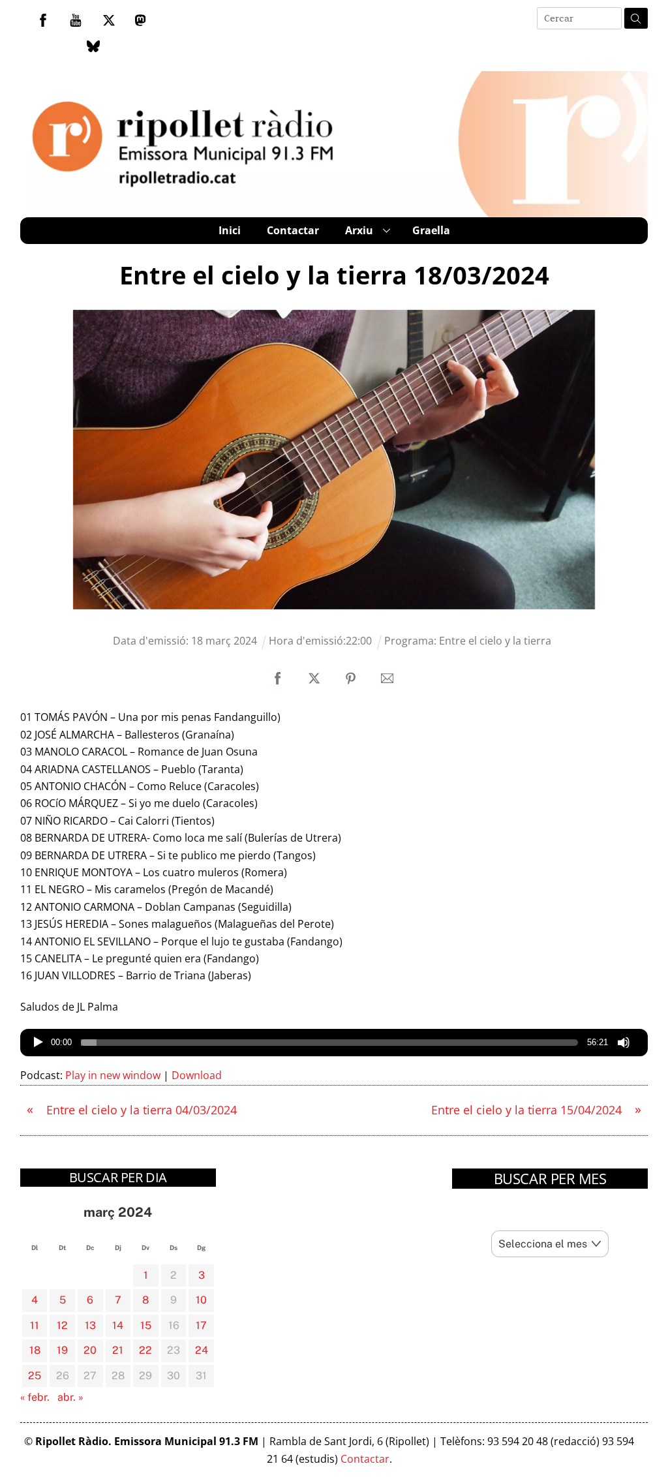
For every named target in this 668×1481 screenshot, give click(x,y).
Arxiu (359, 230)
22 (145, 1350)
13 (90, 1325)
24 (201, 1350)
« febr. (35, 1397)
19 (62, 1350)
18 (34, 1350)
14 (117, 1325)
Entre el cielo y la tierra (495, 641)
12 (62, 1325)
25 (34, 1375)
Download (197, 1075)
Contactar (293, 230)
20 (90, 1350)
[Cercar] (636, 18)
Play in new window (112, 1075)
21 (117, 1350)
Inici (230, 230)
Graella (431, 230)
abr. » (70, 1397)
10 (201, 1300)
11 (34, 1325)
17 (201, 1325)
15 (145, 1325)
